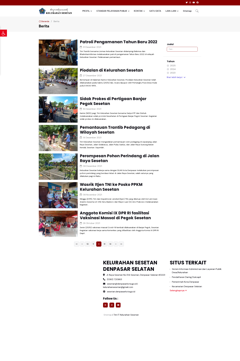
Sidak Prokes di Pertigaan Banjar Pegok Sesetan (113, 101)
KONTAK (138, 10)
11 (93, 244)
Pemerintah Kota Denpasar (185, 281)
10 (88, 244)
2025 (173, 65)
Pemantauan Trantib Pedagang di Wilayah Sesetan (115, 130)
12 (99, 244)
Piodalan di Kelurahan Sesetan (111, 70)
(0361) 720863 (114, 279)
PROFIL (86, 10)
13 (104, 244)
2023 (172, 72)
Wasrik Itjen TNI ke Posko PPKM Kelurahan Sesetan (111, 187)
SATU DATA (155, 10)
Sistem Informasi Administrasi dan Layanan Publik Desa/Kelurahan (197, 271)
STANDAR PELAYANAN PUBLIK (111, 10)
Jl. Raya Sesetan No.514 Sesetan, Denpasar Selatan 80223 (135, 274)
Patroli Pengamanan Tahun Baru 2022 (118, 42)
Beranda (45, 21)
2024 (173, 69)
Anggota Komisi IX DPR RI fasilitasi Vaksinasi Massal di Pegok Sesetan (115, 215)
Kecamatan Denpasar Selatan (187, 286)
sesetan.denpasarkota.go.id (120, 291)
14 (110, 244)
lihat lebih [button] (174, 77)
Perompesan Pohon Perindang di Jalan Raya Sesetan (119, 158)
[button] (197, 11)
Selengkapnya (177, 290)
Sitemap (187, 10)
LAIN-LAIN (171, 10)
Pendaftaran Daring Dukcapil (186, 277)
